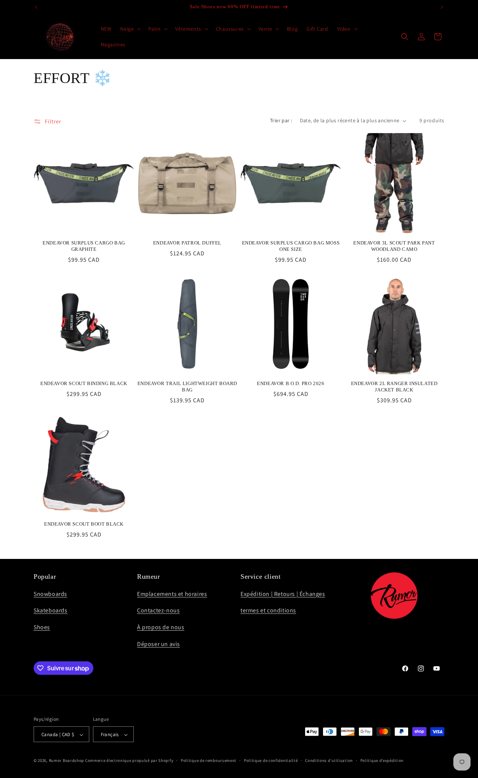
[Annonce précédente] (36, 7)
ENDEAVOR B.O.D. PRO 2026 (290, 383)
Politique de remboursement (208, 760)
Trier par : (281, 120)
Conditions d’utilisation (329, 760)
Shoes (42, 627)
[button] (130, 29)
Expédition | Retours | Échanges (282, 593)
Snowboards (50, 593)
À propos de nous (160, 627)
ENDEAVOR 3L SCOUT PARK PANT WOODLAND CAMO (394, 246)
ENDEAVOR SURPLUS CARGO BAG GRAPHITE (84, 246)
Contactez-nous (158, 610)
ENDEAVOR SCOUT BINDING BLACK (83, 383)
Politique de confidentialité (271, 760)
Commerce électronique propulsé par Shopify (129, 760)
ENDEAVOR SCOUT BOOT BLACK (84, 524)
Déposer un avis (158, 644)
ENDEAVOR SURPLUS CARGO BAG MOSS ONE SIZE (291, 246)
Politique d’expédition (382, 760)
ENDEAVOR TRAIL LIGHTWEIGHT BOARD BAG (187, 387)
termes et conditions (268, 610)
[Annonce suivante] (442, 7)
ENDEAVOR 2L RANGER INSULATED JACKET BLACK (394, 387)
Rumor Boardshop (66, 760)
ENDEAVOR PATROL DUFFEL (187, 243)
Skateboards (51, 610)
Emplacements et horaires (172, 593)
